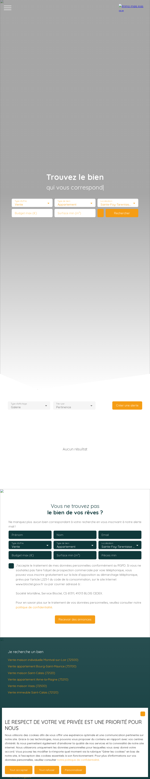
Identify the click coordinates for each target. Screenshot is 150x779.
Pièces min (109, 555)
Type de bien (64, 201)
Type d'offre (21, 201)
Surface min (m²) (69, 213)
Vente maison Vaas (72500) (27, 686)
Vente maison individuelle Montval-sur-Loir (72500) (43, 660)
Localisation (106, 201)
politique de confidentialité (34, 607)
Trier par (60, 403)
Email (105, 535)
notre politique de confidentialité (78, 760)
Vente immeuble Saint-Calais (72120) (33, 692)
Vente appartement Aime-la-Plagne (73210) (38, 679)
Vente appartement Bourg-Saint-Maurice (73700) (42, 666)
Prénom (17, 535)
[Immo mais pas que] (132, 8)
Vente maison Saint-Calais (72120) (31, 673)
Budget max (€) (26, 213)
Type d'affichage (19, 403)
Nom (60, 535)
